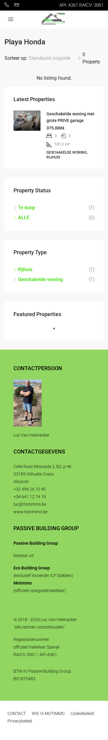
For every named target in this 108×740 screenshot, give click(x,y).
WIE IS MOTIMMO (48, 713)
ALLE (23, 217)
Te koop (26, 207)
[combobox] (55, 58)
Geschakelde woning (40, 279)
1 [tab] (57, 331)
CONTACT (17, 713)
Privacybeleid (20, 721)
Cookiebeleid (82, 713)
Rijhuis (25, 269)
